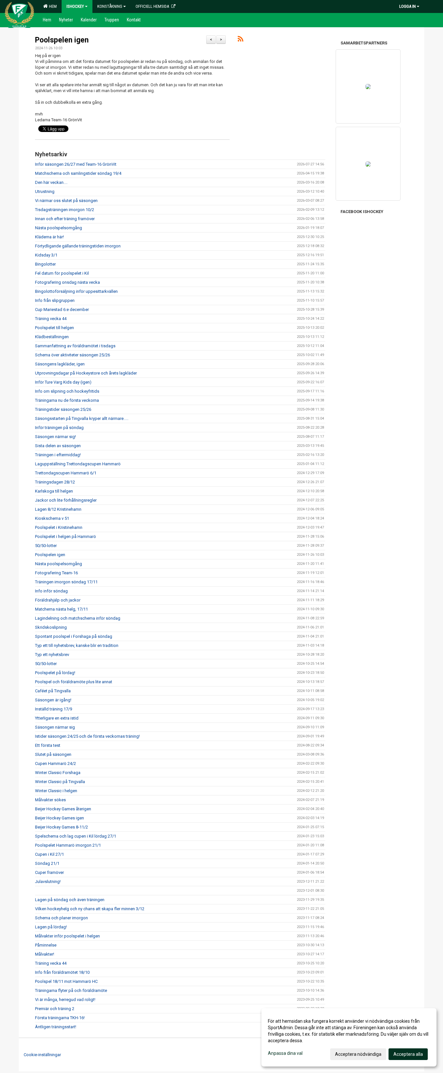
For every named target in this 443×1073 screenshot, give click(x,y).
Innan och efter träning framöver (65, 218)
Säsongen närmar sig (55, 727)
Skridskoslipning (51, 627)
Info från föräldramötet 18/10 (62, 972)
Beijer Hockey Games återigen (63, 808)
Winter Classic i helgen (56, 790)
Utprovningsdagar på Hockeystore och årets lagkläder (86, 373)
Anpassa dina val (285, 1053)
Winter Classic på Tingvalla (60, 781)
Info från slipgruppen (55, 300)
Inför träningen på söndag (59, 427)
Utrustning (44, 191)
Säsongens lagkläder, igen (60, 364)
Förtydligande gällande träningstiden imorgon (78, 246)
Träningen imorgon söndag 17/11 (66, 581)
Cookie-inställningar (42, 1054)
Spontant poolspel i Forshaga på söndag (73, 636)
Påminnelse (45, 945)
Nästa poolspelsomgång (58, 227)
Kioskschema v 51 (52, 518)
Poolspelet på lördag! (55, 672)
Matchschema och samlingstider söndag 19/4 (78, 173)
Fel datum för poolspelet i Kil (62, 273)
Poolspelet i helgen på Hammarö (65, 536)
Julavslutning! (48, 881)
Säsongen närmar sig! (55, 436)
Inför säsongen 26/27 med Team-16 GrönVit (75, 164)
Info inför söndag (51, 591)
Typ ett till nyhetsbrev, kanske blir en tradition (76, 645)
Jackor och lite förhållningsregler (66, 500)
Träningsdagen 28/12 (55, 482)
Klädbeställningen (52, 336)
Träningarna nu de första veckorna (67, 400)
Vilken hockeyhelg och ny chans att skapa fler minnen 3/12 (89, 908)
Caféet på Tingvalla (53, 690)
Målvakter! (44, 954)
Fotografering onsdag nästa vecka (67, 282)
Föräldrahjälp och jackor (57, 600)
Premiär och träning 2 (54, 1008)
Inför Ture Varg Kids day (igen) (63, 382)
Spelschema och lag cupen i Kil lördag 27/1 (75, 836)
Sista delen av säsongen (58, 445)
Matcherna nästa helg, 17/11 (61, 609)
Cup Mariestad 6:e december (62, 309)
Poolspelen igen (62, 40)
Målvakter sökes (50, 799)
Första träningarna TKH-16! (60, 1017)
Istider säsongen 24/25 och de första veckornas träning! (87, 736)
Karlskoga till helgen (54, 491)
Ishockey (75, 6)
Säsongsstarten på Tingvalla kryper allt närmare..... (81, 418)
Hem (52, 6)
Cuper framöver (49, 872)
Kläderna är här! (49, 236)
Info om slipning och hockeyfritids (67, 391)
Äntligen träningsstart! (55, 1026)
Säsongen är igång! (53, 699)
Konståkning (109, 6)
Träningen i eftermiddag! (58, 454)
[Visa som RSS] (240, 40)
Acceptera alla (408, 1054)
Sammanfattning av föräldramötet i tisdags (75, 345)
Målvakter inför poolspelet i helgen (67, 936)
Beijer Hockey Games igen (59, 818)
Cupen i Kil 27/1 (49, 854)
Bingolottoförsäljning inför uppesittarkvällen (76, 291)
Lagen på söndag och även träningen (69, 899)
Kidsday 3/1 (46, 255)
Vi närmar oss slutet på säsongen (66, 200)
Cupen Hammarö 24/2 (55, 763)
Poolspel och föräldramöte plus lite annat (73, 681)
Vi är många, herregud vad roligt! (65, 999)
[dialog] (349, 1037)
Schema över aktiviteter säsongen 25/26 (72, 354)
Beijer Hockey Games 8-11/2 (61, 827)
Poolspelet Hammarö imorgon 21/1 (68, 845)
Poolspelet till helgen (54, 327)
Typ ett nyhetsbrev (52, 654)
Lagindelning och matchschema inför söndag (77, 618)
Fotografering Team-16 (56, 572)
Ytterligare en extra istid (56, 718)
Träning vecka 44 (50, 318)
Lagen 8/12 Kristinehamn (58, 509)
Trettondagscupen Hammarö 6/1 (65, 473)
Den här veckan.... (51, 182)
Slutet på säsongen (53, 754)
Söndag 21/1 (47, 863)
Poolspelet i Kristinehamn (58, 527)
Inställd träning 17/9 (53, 709)
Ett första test (47, 745)
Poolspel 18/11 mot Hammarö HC (66, 981)
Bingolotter (45, 264)
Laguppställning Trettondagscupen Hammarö (78, 463)
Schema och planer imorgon (61, 917)
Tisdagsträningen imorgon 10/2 (64, 209)
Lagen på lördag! (51, 926)
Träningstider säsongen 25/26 (63, 409)
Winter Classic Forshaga (57, 772)
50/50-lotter (46, 545)
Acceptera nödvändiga (358, 1054)
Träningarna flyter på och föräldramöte (71, 990)
